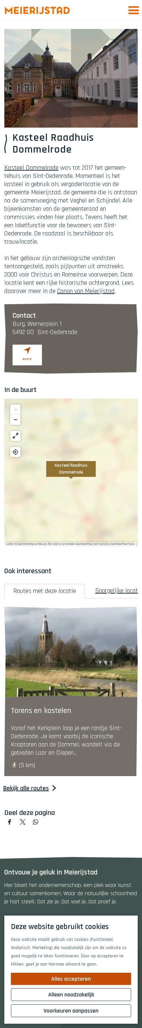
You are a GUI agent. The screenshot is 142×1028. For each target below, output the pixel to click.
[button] (71, 473)
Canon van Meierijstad (86, 291)
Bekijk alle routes (26, 788)
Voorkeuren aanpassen (71, 1011)
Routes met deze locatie (44, 591)
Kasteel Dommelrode (31, 167)
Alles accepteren (71, 979)
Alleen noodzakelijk (71, 994)
